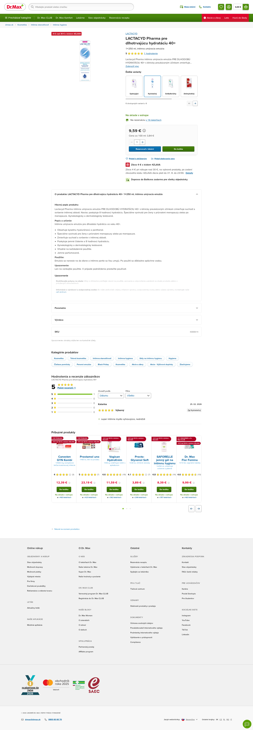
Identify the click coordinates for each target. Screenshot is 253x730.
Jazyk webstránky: (172, 719)
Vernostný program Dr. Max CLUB (93, 593)
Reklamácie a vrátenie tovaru (39, 591)
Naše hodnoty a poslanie (89, 576)
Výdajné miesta (33, 576)
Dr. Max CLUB (44, 17)
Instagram (186, 615)
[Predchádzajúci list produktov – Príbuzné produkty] (191, 508)
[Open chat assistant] (247, 724)
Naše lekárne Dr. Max (88, 567)
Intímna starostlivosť (102, 358)
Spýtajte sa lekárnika (139, 572)
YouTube (185, 620)
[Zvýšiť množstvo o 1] (142, 142)
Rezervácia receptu (119, 17)
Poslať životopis (189, 593)
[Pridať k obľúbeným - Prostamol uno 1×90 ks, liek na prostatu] (98, 438)
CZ (221, 719)
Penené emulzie (84, 364)
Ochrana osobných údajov (141, 623)
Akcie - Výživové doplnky (161, 364)
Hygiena (172, 358)
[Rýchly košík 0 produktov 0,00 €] (246, 7)
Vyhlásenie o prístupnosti (141, 637)
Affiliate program (86, 651)
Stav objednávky (97, 17)
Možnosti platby (34, 572)
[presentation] (63, 445)
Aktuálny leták (33, 608)
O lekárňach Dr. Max (87, 562)
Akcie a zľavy (137, 364)
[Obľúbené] (221, 7)
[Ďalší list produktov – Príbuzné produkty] (199, 508)
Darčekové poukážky (36, 586)
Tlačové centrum (137, 589)
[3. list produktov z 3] (130, 508)
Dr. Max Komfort (64, 17)
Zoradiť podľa (104, 391)
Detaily (189, 173)
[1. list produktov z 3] (123, 509)
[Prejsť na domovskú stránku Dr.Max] (15, 7)
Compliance (135, 642)
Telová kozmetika (78, 358)
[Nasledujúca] (195, 103)
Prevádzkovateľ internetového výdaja (146, 628)
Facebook (186, 625)
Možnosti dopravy (35, 567)
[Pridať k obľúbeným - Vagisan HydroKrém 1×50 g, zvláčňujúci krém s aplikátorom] (123, 438)
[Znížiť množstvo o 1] (131, 142)
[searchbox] (81, 7)
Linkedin (185, 634)
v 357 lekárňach (165, 497)
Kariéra (185, 589)
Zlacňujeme (185, 364)
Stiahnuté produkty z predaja (143, 606)
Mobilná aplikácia (34, 625)
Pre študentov (188, 598)
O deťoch (83, 630)
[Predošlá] (189, 103)
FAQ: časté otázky (190, 572)
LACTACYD (131, 33)
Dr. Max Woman (85, 615)
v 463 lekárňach (65, 497)
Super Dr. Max (85, 572)
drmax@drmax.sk (32, 719)
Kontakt (185, 562)
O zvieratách (84, 620)
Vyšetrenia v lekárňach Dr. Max (143, 567)
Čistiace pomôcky (62, 364)
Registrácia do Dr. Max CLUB (91, 598)
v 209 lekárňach (140, 497)
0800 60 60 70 (55, 719)
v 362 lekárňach (115, 497)
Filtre (128, 391)
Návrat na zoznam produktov (66, 529)
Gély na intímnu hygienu (151, 358)
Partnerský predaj (86, 647)
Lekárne (80, 17)
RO (228, 719)
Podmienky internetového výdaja (144, 632)
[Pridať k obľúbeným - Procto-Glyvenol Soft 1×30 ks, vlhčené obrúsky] (148, 438)
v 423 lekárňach (90, 497)
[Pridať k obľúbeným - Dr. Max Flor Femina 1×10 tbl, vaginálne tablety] (198, 438)
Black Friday (103, 364)
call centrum (61, 292)
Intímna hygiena (125, 358)
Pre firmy (31, 581)
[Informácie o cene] (144, 130)
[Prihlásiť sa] (229, 7)
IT (231, 719)
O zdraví (82, 625)
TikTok (185, 630)
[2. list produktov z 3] (126, 508)
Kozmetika (59, 358)
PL (224, 719)
